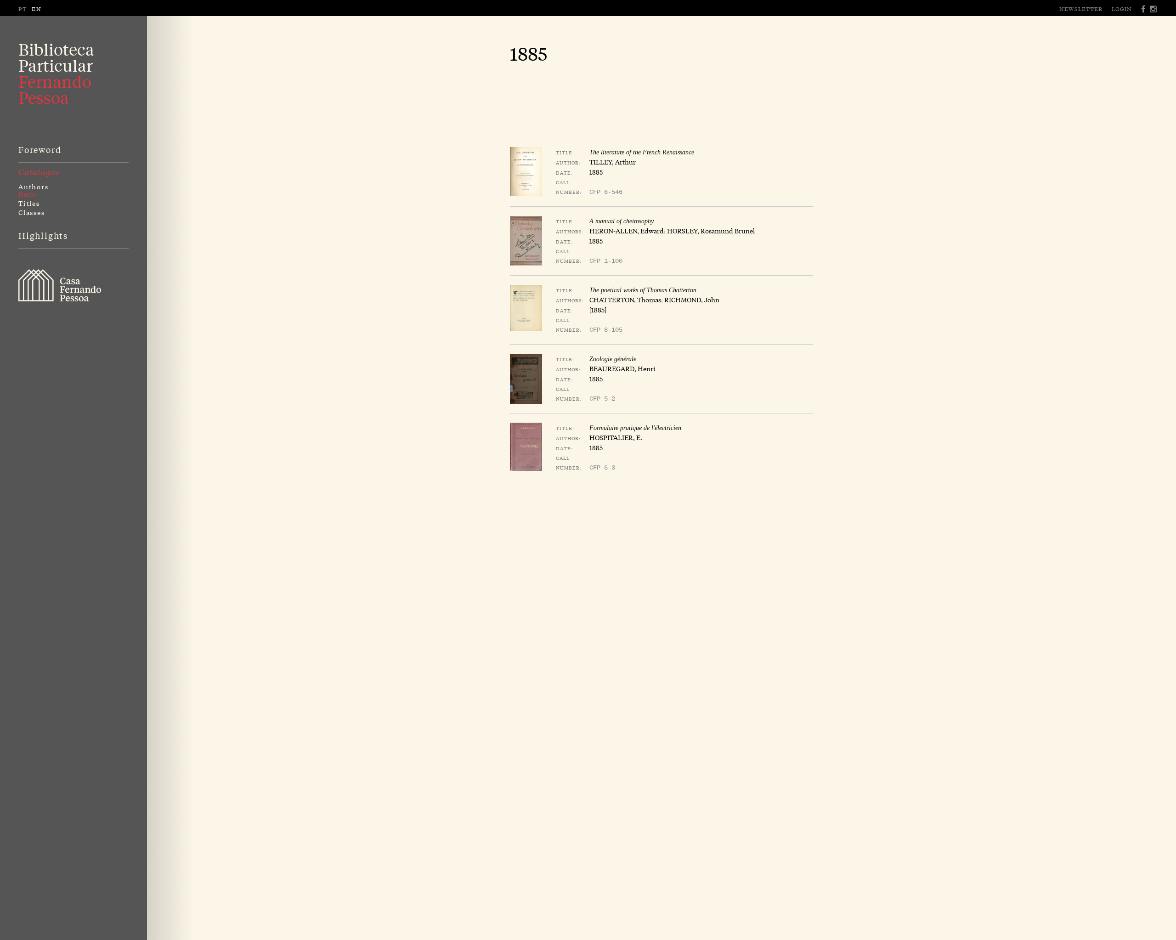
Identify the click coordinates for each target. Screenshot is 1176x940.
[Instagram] (1154, 9)
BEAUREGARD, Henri (622, 368)
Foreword (39, 149)
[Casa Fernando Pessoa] (59, 285)
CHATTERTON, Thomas (625, 299)
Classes (31, 212)
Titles (29, 203)
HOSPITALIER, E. (615, 437)
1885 (596, 171)
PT (22, 9)
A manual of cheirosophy (621, 221)
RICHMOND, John (691, 299)
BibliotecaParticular (56, 73)
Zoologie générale (612, 359)
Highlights (43, 235)
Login (1122, 9)
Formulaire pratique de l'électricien (635, 428)
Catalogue (39, 172)
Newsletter (1080, 9)
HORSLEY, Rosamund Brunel (711, 230)
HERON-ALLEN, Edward (626, 230)
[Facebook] (1144, 9)
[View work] (526, 171)
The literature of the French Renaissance (641, 152)
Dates (27, 194)
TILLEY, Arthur (612, 161)
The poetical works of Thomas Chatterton (642, 290)
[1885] (597, 309)
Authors (33, 186)
